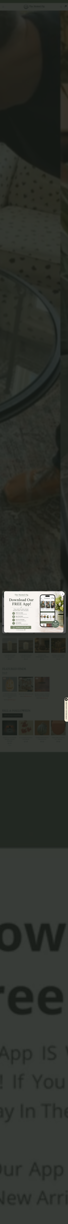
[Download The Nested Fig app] (34, 612)
